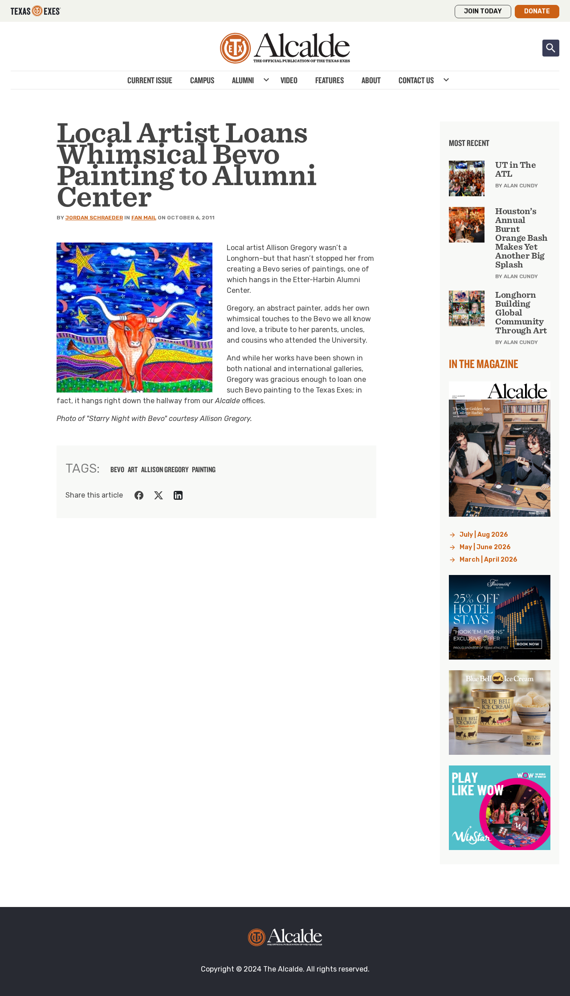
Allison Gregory (164, 469)
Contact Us (416, 80)
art (133, 469)
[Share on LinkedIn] (178, 495)
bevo (117, 469)
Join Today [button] (483, 11)
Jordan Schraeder (94, 218)
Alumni (243, 80)
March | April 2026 (488, 559)
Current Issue (149, 80)
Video (289, 80)
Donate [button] (537, 11)
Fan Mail (143, 218)
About (371, 80)
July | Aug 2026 (484, 534)
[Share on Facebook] (139, 495)
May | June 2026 (485, 547)
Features (329, 80)
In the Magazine (483, 363)
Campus (202, 80)
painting (204, 469)
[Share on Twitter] (158, 495)
